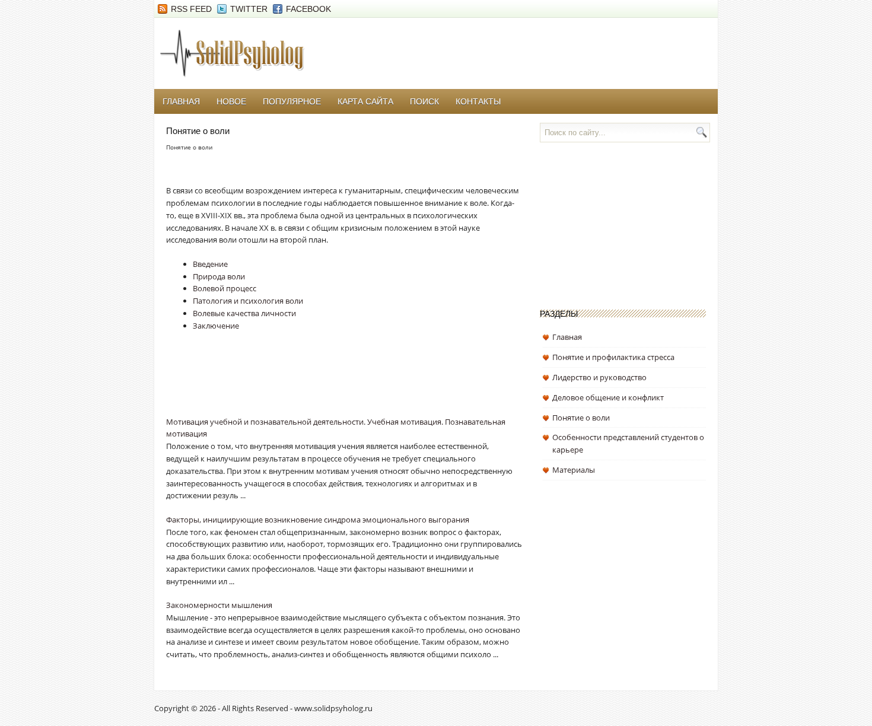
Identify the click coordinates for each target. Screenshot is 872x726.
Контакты (478, 101)
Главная (181, 101)
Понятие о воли (581, 417)
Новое (231, 101)
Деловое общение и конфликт (608, 397)
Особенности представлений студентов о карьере (628, 443)
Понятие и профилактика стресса (613, 357)
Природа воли (219, 276)
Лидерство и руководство (599, 377)
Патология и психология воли (248, 300)
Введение (210, 264)
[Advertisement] (305, 382)
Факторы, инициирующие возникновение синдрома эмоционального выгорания (317, 519)
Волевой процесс (224, 288)
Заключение (216, 325)
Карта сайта (365, 101)
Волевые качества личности (244, 313)
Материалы (573, 469)
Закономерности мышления (219, 605)
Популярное (292, 101)
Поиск (424, 101)
